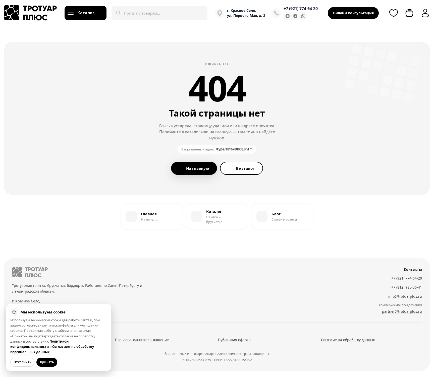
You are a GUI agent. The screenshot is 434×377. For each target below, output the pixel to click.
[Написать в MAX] (287, 16)
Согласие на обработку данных (348, 339)
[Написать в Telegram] (295, 16)
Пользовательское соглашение (142, 339)
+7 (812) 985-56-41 (406, 287)
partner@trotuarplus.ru (402, 311)
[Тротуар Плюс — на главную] (30, 13)
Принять (47, 362)
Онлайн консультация (353, 13)
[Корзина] (409, 13)
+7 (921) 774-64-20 (301, 8)
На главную (197, 168)
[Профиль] (425, 13)
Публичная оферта (234, 339)
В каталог (245, 168)
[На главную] (30, 272)
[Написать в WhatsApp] (303, 16)
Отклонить (22, 362)
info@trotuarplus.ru (405, 296)
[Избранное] (393, 13)
